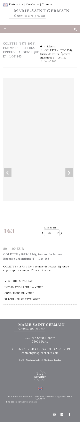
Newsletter (32, 4)
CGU (21, 360)
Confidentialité (34, 360)
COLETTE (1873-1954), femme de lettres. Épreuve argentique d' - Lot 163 (56, 54)
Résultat (51, 46)
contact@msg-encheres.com (40, 352)
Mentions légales (52, 360)
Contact (47, 4)
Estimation (16, 4)
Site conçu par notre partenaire (21, 402)
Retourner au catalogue (22, 299)
